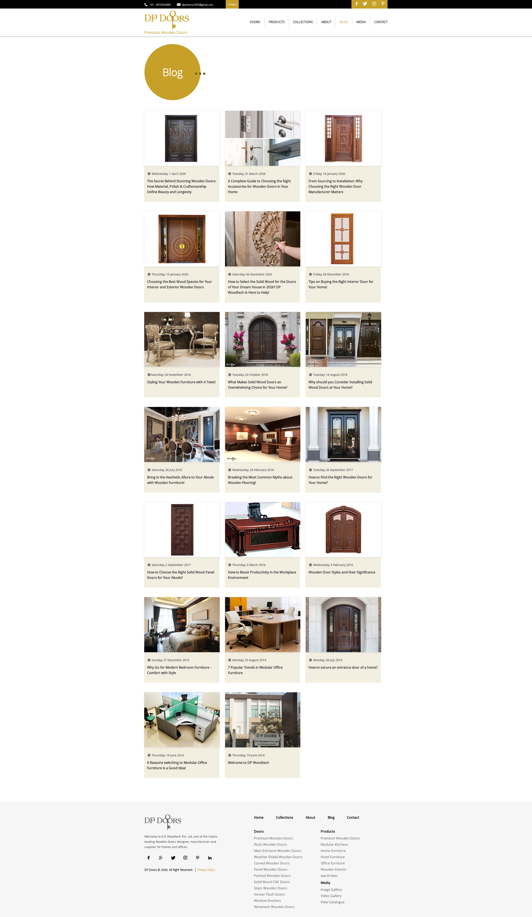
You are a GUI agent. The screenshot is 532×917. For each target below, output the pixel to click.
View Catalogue (333, 902)
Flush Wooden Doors (270, 844)
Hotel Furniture (333, 857)
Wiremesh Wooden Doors (274, 907)
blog (344, 22)
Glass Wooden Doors (270, 888)
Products (328, 831)
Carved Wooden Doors (272, 863)
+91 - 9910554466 (160, 4)
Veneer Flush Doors (269, 894)
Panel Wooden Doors (270, 869)
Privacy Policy (206, 870)
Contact (232, 4)
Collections (303, 22)
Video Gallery (331, 896)
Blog (331, 817)
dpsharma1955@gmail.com (197, 4)
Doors (255, 22)
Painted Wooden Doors (272, 875)
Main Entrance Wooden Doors (277, 850)
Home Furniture (333, 850)
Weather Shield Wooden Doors (278, 857)
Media (361, 22)
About (326, 22)
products (276, 22)
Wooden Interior (334, 869)
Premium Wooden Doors (273, 838)
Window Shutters (267, 900)
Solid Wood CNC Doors (272, 882)
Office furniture (333, 863)
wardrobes (329, 875)
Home (259, 817)
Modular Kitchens (334, 844)
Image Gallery (331, 889)
